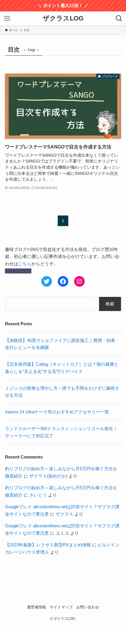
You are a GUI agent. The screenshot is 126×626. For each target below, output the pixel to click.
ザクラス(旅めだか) (48, 475)
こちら (24, 263)
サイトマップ (61, 607)
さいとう (38, 494)
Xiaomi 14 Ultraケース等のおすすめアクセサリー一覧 (57, 411)
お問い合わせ (87, 607)
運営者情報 (36, 607)
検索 (109, 303)
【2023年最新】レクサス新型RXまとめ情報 (48, 544)
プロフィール (18, 270)
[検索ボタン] (119, 18)
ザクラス (64, 514)
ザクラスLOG (63, 19)
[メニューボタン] (7, 18)
